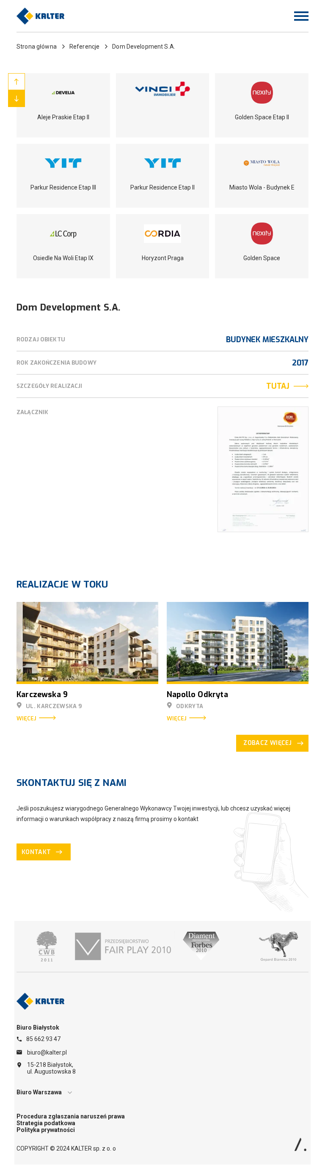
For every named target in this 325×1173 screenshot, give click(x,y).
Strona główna (37, 46)
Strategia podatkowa (46, 1123)
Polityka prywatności (46, 1129)
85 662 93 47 (43, 1039)
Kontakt (36, 852)
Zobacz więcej (267, 743)
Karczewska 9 (42, 695)
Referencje (84, 46)
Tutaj (277, 386)
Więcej (26, 718)
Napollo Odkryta (197, 695)
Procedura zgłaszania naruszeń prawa (71, 1116)
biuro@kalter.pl (47, 1052)
